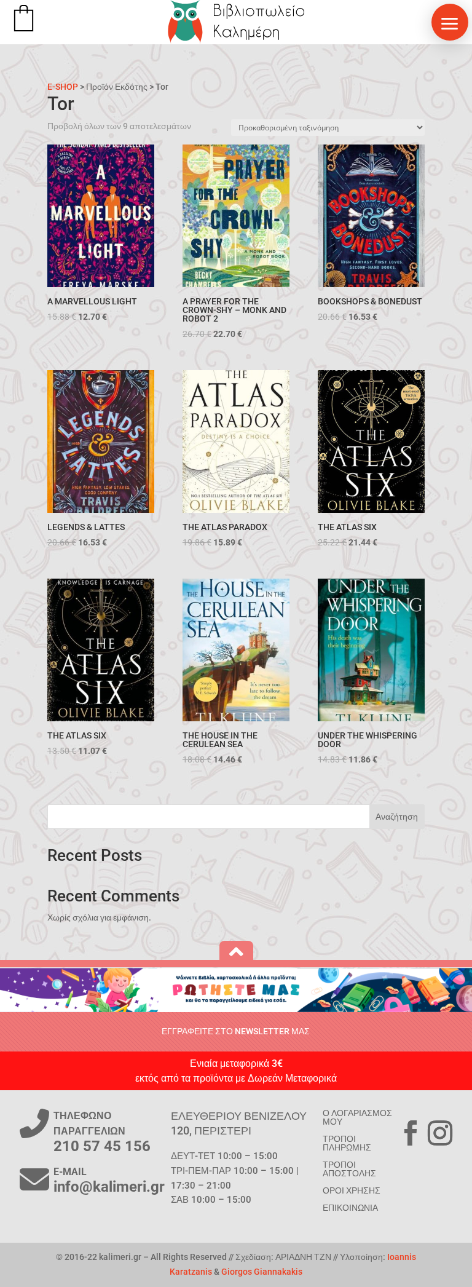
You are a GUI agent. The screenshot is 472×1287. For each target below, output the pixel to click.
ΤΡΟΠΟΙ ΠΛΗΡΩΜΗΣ (347, 1143)
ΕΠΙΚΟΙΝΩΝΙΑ (350, 1208)
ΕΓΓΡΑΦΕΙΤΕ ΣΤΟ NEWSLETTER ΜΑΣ (236, 1031)
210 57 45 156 (102, 1146)
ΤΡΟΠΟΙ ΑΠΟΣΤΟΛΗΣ (349, 1169)
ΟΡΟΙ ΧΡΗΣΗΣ (351, 1190)
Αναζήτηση (397, 817)
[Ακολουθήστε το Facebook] (410, 1133)
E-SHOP (62, 87)
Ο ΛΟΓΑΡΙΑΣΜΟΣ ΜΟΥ (357, 1117)
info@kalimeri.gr (109, 1186)
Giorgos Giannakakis (261, 1272)
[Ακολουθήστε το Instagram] (440, 1133)
